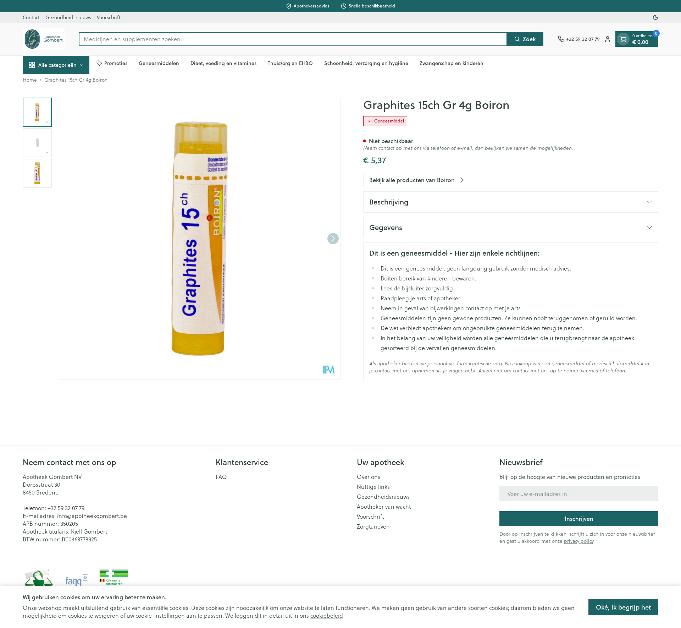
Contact (31, 17)
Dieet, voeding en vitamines (223, 62)
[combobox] (293, 39)
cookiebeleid (326, 615)
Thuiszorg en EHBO (290, 62)
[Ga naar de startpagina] (44, 39)
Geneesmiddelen (159, 62)
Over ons (368, 477)
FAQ (221, 477)
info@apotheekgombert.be (92, 516)
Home (30, 79)
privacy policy (578, 541)
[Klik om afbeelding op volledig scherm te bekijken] (199, 238)
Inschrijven (579, 518)
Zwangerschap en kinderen (451, 62)
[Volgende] (333, 238)
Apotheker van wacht (384, 506)
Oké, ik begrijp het (623, 607)
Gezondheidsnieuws (68, 17)
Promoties (115, 62)
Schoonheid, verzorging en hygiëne (366, 62)
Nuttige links (373, 487)
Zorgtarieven (373, 526)
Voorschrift (108, 17)
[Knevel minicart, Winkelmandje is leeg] (623, 39)
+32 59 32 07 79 (66, 508)
